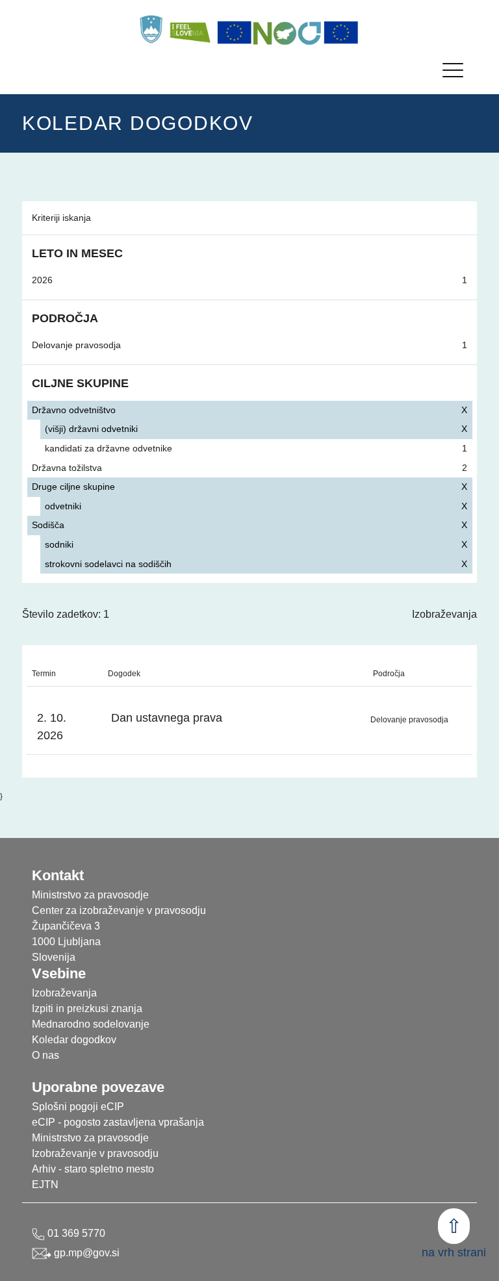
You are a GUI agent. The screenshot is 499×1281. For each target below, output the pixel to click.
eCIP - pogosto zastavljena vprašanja (118, 1122)
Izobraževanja (444, 614)
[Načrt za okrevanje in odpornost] (287, 32)
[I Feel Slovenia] (190, 29)
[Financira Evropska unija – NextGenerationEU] (341, 32)
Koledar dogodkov (74, 1039)
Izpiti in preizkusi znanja (87, 1008)
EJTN (45, 1184)
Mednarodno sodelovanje (90, 1024)
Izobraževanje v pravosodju (95, 1153)
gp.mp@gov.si (85, 1252)
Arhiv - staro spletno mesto (93, 1168)
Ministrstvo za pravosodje (90, 1137)
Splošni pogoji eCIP (78, 1106)
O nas (45, 1055)
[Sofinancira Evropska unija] (234, 32)
